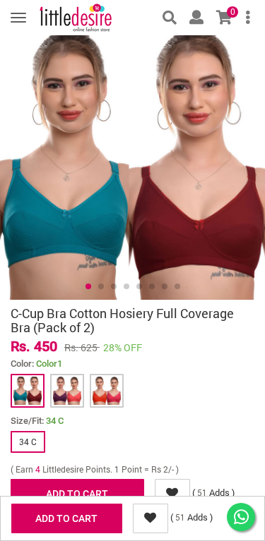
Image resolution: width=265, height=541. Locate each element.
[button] (88, 286)
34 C (28, 441)
